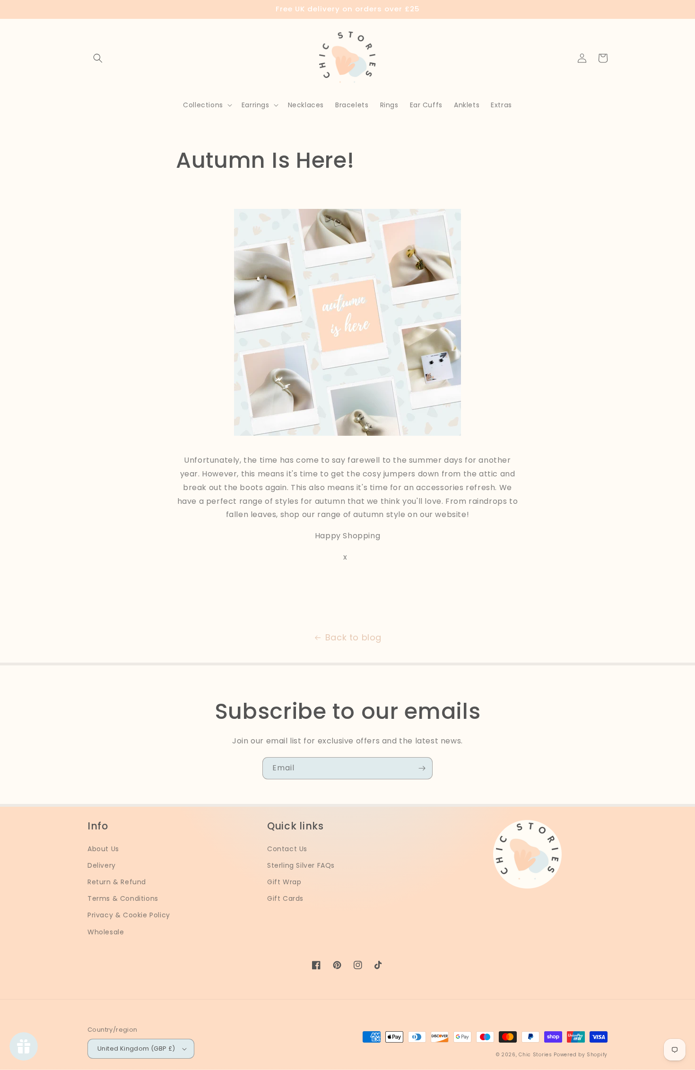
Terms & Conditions (122, 898)
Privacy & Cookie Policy (128, 915)
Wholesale (105, 932)
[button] (97, 58)
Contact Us (287, 849)
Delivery (101, 865)
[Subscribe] (421, 768)
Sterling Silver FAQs (301, 865)
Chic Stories (535, 1054)
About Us (103, 849)
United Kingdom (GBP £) (136, 1048)
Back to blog (353, 637)
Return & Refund (116, 882)
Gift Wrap (284, 882)
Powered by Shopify (581, 1054)
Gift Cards (285, 898)
